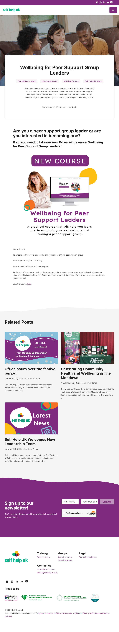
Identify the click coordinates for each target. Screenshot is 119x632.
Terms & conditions (87, 557)
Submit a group (65, 560)
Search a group (65, 557)
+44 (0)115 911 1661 (46, 569)
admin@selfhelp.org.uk (47, 572)
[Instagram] (101, 2)
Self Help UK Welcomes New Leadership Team (30, 441)
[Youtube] (104, 2)
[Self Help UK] (11, 10)
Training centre (43, 557)
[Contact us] (111, 2)
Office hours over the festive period (30, 371)
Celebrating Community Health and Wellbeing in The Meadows (86, 373)
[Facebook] (97, 2)
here (29, 284)
